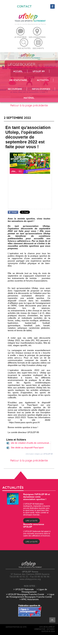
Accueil (18, 71)
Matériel (29, 97)
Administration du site (16, 627)
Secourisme (15, 88)
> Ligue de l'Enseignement (34, 590)
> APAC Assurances (29, 599)
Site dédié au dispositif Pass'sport (27, 447)
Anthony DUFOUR (48, 630)
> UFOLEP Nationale (23, 589)
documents (38, 48)
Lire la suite (31, 520)
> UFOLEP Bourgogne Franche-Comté (25, 594)
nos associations (37, 37)
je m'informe (20, 37)
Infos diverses (41, 88)
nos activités (23, 48)
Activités (43, 80)
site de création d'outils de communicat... (31, 443)
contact (24, 6)
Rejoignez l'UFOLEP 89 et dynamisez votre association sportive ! (36, 496)
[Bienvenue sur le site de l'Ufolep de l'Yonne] (30, 17)
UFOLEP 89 (39, 71)
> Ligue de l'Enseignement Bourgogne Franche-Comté (30, 595)
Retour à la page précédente (29, 105)
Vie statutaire (18, 80)
